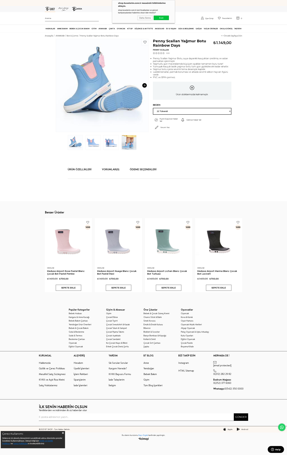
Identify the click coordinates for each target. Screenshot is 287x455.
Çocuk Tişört (112, 320)
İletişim (112, 385)
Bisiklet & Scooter (152, 331)
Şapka (146, 346)
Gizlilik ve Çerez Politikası (52, 368)
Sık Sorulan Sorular (118, 362)
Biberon (147, 328)
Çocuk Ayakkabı (113, 335)
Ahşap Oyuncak (188, 328)
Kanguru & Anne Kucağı (79, 317)
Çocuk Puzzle (187, 343)
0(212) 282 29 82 (222, 374)
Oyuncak (73, 343)
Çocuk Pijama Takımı (115, 331)
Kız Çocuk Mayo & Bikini (116, 343)
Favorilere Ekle (87, 222)
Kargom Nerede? (118, 368)
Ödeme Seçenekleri (143, 169)
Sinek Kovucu (149, 320)
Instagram (183, 362)
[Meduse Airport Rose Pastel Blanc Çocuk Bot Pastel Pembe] (68, 241)
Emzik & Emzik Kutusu (153, 324)
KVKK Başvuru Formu (120, 374)
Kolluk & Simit (150, 339)
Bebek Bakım (150, 374)
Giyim (108, 313)
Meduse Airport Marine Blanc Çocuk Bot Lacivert (217, 272)
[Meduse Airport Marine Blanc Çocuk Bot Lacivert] (218, 241)
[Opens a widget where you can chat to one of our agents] (276, 450)
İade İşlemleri (80, 385)
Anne (146, 362)
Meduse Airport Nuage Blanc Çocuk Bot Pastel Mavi (116, 272)
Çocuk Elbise (112, 317)
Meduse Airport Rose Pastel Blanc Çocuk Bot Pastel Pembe (66, 272)
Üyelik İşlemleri (81, 368)
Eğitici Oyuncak (76, 346)
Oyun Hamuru (187, 320)
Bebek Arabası (75, 313)
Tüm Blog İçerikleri (153, 385)
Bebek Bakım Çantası (78, 320)
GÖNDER (241, 417)
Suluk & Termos (75, 335)
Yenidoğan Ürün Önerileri (80, 324)
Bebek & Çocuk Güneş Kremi (156, 313)
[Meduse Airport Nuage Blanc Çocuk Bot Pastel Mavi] (118, 241)
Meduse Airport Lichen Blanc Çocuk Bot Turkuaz (167, 272)
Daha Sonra (145, 18)
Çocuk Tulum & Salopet (116, 328)
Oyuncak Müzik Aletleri (191, 324)
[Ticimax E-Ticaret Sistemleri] (143, 439)
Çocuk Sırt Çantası (152, 343)
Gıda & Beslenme (76, 331)
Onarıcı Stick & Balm (153, 317)
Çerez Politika (19, 444)
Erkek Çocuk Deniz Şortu (117, 346)
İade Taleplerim (117, 379)
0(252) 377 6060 (222, 381)
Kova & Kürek (187, 317)
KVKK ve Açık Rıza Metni (52, 379)
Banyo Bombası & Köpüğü (155, 335)
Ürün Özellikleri (79, 169)
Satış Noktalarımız (48, 385)
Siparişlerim (80, 379)
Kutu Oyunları (187, 335)
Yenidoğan (149, 368)
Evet (161, 18)
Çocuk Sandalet (113, 339)
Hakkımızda (45, 362)
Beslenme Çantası (77, 339)
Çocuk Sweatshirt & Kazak (118, 324)
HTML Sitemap (186, 370)
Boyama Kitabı (187, 346)
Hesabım (78, 362)
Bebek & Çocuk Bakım (78, 328)
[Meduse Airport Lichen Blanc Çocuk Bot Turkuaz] (168, 241)
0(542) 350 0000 (228, 388)
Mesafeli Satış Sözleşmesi (52, 374)
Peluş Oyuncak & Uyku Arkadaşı (195, 331)
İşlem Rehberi (81, 374)
